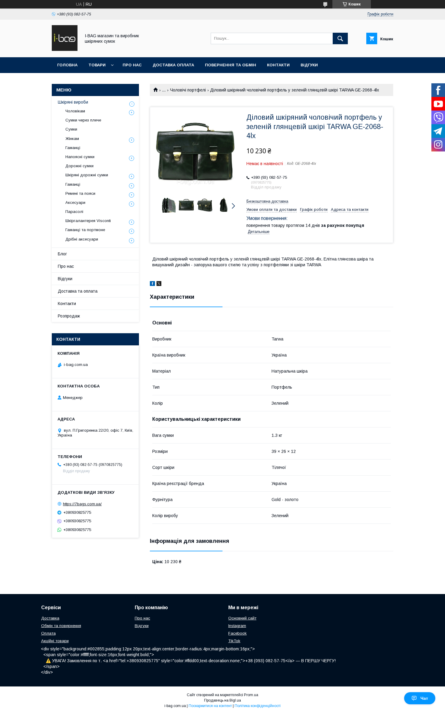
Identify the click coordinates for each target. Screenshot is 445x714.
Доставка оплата (173, 65)
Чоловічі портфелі (188, 90)
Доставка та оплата (77, 291)
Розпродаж (69, 316)
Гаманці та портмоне (85, 229)
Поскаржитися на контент (210, 706)
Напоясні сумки (79, 156)
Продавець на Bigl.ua (222, 700)
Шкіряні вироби (73, 102)
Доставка (50, 618)
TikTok (234, 641)
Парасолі (74, 211)
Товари (97, 65)
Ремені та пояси (80, 193)
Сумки (71, 129)
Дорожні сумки (79, 166)
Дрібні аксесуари (81, 239)
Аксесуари (75, 202)
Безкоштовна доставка (267, 201)
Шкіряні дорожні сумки (86, 175)
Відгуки (309, 65)
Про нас (132, 65)
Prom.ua (251, 695)
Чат (424, 698)
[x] (159, 284)
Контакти (278, 65)
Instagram (237, 625)
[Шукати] (340, 38)
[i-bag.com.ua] (64, 49)
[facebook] (152, 284)
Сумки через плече (83, 120)
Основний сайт (242, 618)
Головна (67, 65)
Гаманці (72, 147)
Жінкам (72, 138)
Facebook (237, 633)
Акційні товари (55, 641)
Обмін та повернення (61, 625)
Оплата (48, 633)
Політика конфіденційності (258, 706)
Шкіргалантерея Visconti (88, 220)
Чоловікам (75, 111)
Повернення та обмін (230, 65)
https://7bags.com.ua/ (82, 504)
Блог (62, 253)
